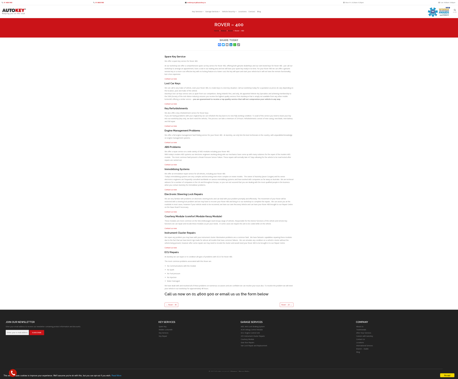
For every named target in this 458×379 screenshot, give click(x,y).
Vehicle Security (228, 11)
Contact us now (171, 79)
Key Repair (163, 336)
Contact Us (360, 339)
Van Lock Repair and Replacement (254, 345)
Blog (259, 11)
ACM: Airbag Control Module (252, 329)
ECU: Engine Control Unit (250, 333)
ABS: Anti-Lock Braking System (253, 326)
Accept (447, 375)
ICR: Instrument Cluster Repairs (253, 336)
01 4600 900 (8, 2)
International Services (364, 345)
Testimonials (361, 329)
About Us (359, 326)
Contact (251, 11)
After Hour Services (363, 333)
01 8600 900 (99, 2)
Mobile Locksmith (165, 329)
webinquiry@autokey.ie (196, 2)
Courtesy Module (247, 339)
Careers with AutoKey (364, 336)
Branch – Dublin (362, 349)
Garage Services (212, 11)
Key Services (197, 11)
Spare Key (163, 326)
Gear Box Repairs (247, 342)
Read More (116, 375)
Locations (242, 11)
